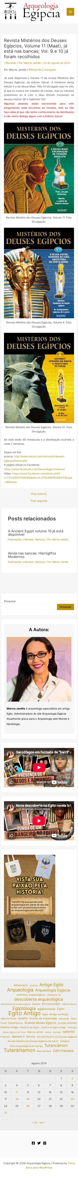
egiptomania (46, 1009)
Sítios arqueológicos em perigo (26, 1046)
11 (17, 1092)
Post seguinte (39, 501)
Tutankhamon (19, 1050)
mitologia (72, 1027)
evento (23, 1018)
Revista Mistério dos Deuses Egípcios (57, 1036)
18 (17, 1099)
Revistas (11, 62)
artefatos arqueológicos (31, 994)
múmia (48, 1032)
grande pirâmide (67, 1023)
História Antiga (9, 1027)
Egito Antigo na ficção (55, 1014)
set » (42, 1122)
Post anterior (39, 494)
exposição (64, 1018)
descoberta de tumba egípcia (15, 1004)
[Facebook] (33, 1143)
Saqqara (64, 1041)
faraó (73, 1018)
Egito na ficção (8, 1018)
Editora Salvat (69, 1004)
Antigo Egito (51, 985)
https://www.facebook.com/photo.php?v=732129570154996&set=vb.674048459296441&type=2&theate (38, 477)
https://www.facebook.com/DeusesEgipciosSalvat (34, 469)
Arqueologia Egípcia (52, 990)
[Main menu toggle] (70, 12)
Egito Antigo (24, 1013)
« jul (35, 1122)
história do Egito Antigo (53, 1027)
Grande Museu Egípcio (40, 1023)
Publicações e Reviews (21, 539)
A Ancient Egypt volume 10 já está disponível (35, 532)
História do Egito (29, 1027)
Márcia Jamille (35, 1032)
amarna (34, 985)
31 (5, 1112)
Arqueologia (20, 990)
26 (28, 1105)
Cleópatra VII (54, 995)
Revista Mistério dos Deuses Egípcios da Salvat (33, 1041)
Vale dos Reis (44, 1051)
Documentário (51, 1004)
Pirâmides (5, 1037)
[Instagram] (44, 1143)
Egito (61, 1009)
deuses (36, 1004)
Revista (30, 1036)
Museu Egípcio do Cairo (14, 1032)
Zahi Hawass (63, 1051)
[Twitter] (39, 1143)
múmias (57, 1032)
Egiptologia (24, 1008)
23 (72, 1099)
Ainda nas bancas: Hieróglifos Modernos (32, 555)
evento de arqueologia (43, 1018)
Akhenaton (21, 985)
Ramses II (18, 1036)
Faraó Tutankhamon (12, 1023)
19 (28, 1099)
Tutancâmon (56, 1045)
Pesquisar (10, 601)
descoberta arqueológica (38, 999)
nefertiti (68, 1032)
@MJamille (35, 69)
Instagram (50, 69)
